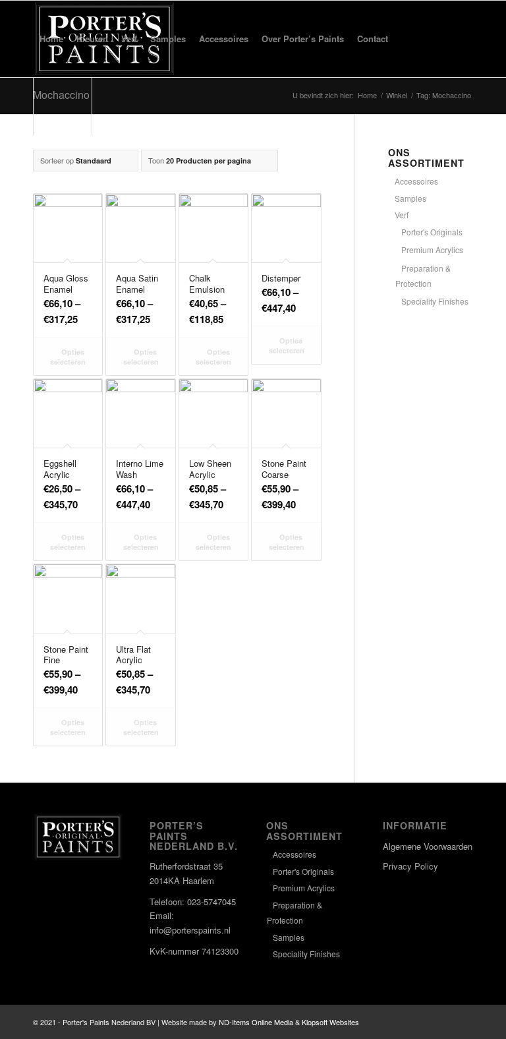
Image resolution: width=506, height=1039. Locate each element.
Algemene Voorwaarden (427, 846)
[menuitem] (51, 39)
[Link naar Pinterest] (463, 1022)
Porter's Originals (432, 231)
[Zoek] (405, 39)
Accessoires (416, 181)
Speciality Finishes (434, 301)
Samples (410, 198)
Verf (401, 214)
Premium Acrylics (432, 249)
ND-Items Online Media (256, 1022)
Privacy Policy (410, 866)
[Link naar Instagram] (443, 1022)
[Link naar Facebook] (424, 1022)
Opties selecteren (68, 357)
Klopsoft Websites (330, 1022)
